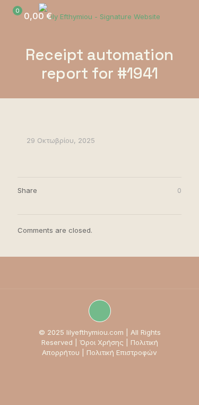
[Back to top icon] (100, 311)
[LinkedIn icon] (122, 367)
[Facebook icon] (111, 367)
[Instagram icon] (77, 367)
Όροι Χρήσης (102, 342)
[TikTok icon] (88, 367)
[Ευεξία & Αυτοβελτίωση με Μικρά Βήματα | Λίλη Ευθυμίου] (99, 16)
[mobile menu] (185, 16)
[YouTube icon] (99, 367)
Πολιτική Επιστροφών (121, 352)
